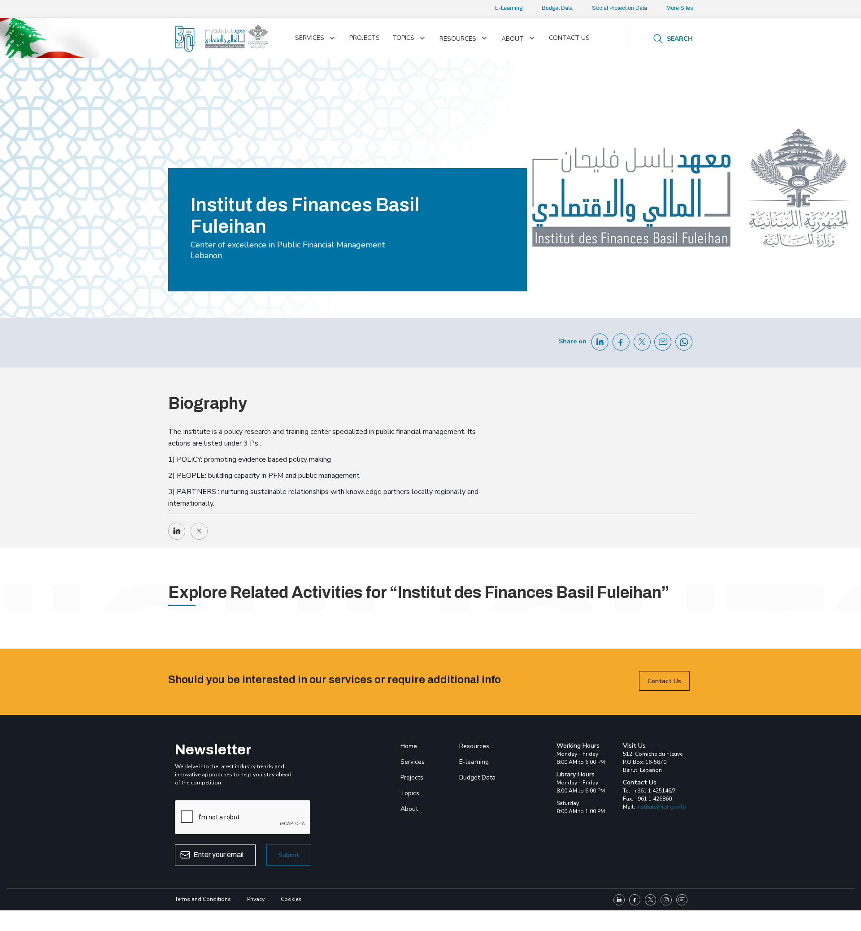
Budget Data (557, 8)
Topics (403, 38)
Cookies (291, 899)
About (512, 39)
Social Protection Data (619, 8)
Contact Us (664, 681)
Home (408, 746)
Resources (457, 39)
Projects (364, 38)
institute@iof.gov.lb (661, 806)
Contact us (569, 38)
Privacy (256, 899)
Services (309, 38)
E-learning (474, 762)
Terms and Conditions (203, 899)
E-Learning (508, 8)
